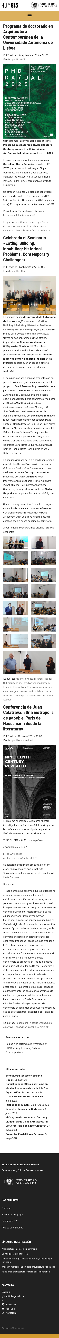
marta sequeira (33, 695)
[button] (29, 15)
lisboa (35, 226)
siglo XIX (44, 1026)
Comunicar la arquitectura (15, 1253)
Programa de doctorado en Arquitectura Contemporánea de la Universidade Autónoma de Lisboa (28, 37)
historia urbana (38, 1022)
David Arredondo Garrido (35, 682)
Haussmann (22, 1022)
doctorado (9, 226)
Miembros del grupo (12, 1214)
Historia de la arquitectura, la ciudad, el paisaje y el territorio (27, 1260)
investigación (23, 226)
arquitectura (14, 682)
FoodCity (26, 686)
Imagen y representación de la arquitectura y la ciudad (28, 1266)
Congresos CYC (10, 1220)
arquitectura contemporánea (31, 221)
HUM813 (20, 59)
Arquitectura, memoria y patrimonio (19, 1248)
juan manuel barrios (25, 691)
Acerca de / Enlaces (12, 1227)
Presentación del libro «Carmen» (25, 1134)
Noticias (6, 1207)
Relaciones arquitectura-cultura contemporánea (26, 1271)
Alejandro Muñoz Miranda (29, 678)
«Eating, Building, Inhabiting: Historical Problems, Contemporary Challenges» (27, 325)
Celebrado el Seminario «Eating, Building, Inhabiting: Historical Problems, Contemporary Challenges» (26, 248)
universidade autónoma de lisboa (32, 230)
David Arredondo (25, 740)
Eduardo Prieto (11, 686)
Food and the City (35, 333)
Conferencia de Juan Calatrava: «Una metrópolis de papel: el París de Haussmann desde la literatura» (28, 717)
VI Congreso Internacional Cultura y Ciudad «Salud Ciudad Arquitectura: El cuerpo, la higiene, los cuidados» (27, 1121)
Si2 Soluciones (17, 1328)
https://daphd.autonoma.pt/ (19, 215)
